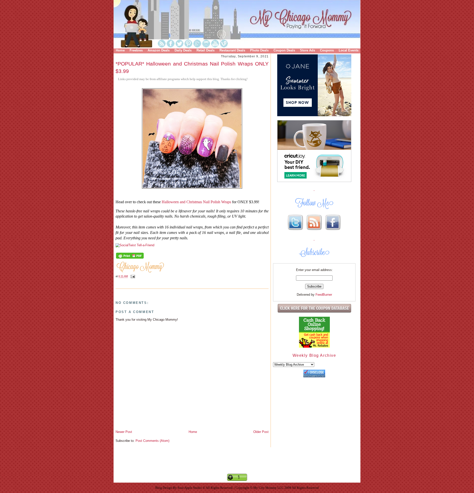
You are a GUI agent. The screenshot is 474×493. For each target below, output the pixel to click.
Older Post (261, 432)
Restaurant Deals (232, 50)
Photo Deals (259, 50)
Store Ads (307, 50)
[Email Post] (132, 276)
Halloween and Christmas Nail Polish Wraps (196, 202)
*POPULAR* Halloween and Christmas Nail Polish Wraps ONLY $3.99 (192, 67)
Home (120, 50)
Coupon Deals (284, 50)
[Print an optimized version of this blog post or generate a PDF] (130, 258)
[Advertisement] (237, 464)
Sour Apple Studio (190, 488)
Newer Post (124, 432)
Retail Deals (206, 50)
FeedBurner (324, 294)
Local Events (348, 50)
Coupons (327, 50)
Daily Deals (183, 50)
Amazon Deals (159, 50)
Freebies (136, 50)
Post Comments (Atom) (152, 441)
